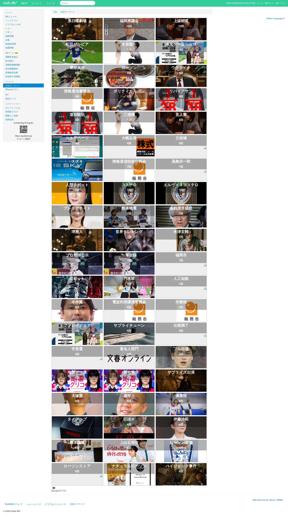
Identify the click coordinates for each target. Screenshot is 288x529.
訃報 (7, 34)
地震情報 (9, 42)
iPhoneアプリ (11, 84)
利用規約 (9, 114)
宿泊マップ (10, 93)
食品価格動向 (11, 63)
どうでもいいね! (13, 19)
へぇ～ (8, 22)
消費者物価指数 (12, 59)
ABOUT (24, 3)
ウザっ (8, 26)
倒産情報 (9, 30)
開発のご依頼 (11, 110)
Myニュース (11, 11)
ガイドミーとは (12, 102)
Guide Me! (9, 2)
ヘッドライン (11, 15)
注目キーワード (12, 80)
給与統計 (9, 55)
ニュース (51, 3)
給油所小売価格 (12, 71)
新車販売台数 (11, 67)
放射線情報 (10, 38)
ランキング (36, 3)
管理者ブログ (11, 106)
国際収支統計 (11, 51)
